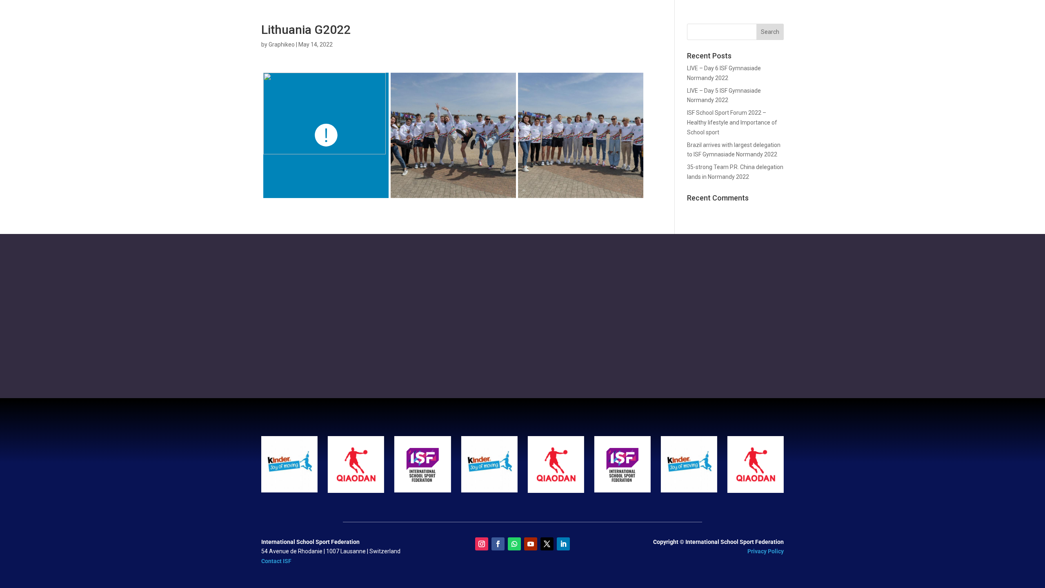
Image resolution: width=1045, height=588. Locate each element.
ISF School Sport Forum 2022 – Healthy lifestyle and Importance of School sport (732, 122)
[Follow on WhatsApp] (514, 543)
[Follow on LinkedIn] (563, 543)
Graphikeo (282, 44)
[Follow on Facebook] (498, 543)
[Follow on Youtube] (530, 543)
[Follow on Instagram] (481, 543)
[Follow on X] (547, 543)
